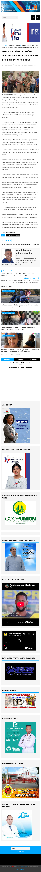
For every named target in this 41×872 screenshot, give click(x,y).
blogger (7, 359)
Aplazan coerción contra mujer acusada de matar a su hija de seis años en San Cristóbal (20, 351)
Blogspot (20, 869)
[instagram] (23, 852)
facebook (33, 359)
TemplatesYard (21, 867)
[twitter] (20, 852)
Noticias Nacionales (14, 45)
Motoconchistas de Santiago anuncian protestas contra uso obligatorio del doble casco (20, 306)
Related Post (6, 286)
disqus (20, 359)
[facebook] (17, 852)
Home (4, 45)
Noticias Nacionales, (29, 65)
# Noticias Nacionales (13, 235)
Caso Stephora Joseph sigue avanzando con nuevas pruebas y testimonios (18, 328)
